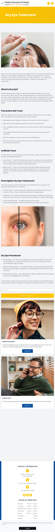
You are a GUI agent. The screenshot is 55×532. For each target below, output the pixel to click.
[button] (2, 3)
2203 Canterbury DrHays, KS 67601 (27, 475)
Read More (27, 351)
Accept (28, 528)
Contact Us (27, 405)
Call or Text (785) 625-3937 (27, 483)
